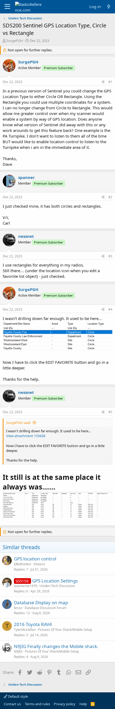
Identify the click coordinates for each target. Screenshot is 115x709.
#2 (110, 197)
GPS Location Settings (55, 581)
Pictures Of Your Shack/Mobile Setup (65, 629)
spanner (26, 177)
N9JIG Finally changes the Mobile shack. (56, 646)
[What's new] (108, 7)
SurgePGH (14, 40)
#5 (110, 412)
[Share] (103, 82)
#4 (110, 309)
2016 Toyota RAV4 (33, 624)
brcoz (18, 608)
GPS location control (35, 559)
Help (83, 703)
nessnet (26, 236)
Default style (17, 696)
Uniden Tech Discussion (57, 586)
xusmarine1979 (25, 586)
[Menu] (7, 6)
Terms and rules (37, 703)
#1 (110, 82)
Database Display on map (41, 602)
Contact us (12, 703)
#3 (110, 256)
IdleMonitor (22, 564)
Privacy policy (64, 703)
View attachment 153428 (25, 435)
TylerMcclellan (25, 629)
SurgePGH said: (18, 422)
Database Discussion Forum (45, 608)
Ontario (39, 564)
